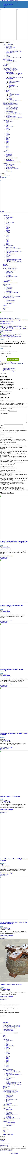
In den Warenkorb (13, 359)
